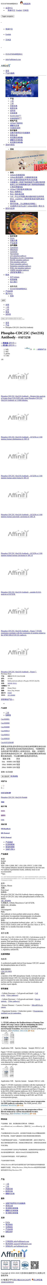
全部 (7, 305)
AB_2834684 (11, 695)
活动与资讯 (10, 145)
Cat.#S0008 (5, 727)
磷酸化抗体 (14, 125)
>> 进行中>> (8, 343)
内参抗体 (13, 106)
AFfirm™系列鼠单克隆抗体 (21, 189)
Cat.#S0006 (5, 723)
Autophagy (14, 248)
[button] (4, 674)
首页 (7, 71)
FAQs (12, 238)
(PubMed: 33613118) (19, 1031)
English (19, 10)
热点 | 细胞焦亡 (16, 192)
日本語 (26, 10)
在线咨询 (26, 4)
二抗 (12, 103)
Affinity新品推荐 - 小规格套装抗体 (23, 177)
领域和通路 (10, 847)
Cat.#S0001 (5, 719)
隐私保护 (9, 1232)
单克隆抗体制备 (16, 137)
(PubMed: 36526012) (21, 1114)
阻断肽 (8, 715)
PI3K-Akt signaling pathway (20, 268)
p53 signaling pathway (18, 256)
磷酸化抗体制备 (16, 140)
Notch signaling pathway (19, 264)
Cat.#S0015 (5, 735)
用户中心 (9, 294)
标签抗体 (13, 108)
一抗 (12, 101)
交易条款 (9, 1227)
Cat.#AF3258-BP (7, 742)
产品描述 (9, 842)
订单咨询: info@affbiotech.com (17, 1241)
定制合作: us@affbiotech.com (16, 1246)
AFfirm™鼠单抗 (16, 123)
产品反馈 (13, 243)
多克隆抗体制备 (16, 142)
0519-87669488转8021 (13, 54)
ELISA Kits (15, 116)
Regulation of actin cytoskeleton (21, 258)
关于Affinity (14, 277)
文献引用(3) (10, 849)
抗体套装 (13, 113)
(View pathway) (12, 995)
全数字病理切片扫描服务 (20, 133)
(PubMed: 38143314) (8, 1105)
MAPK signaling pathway (19, 260)
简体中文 (11, 10)
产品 (7, 325)
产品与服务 (10, 73)
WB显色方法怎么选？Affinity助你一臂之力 (27, 206)
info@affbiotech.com (13, 59)
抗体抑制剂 (16, 118)
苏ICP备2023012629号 (22, 1280)
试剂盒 (13, 111)
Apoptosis (13, 252)
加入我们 (13, 282)
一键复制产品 (41, 349)
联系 (7, 275)
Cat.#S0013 (5, 731)
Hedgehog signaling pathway (20, 266)
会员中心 (9, 8)
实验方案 (13, 240)
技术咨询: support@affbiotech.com (18, 1244)
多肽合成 (13, 135)
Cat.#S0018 (5, 739)
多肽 (7, 312)
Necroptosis (14, 254)
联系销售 (13, 279)
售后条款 (9, 1224)
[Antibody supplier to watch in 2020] (15, 1269)
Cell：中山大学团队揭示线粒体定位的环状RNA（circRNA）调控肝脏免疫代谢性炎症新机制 (27, 198)
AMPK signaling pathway (19, 270)
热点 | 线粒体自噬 (17, 194)
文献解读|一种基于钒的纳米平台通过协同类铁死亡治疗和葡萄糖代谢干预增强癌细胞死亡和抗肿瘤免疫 (27, 184)
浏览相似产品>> (7, 699)
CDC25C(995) (6, 971)
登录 (12, 296)
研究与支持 (10, 208)
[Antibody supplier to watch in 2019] (5, 1269)
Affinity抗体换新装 (17, 175)
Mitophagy (14, 250)
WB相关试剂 (15, 128)
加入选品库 (5, 776)
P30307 (10, 693)
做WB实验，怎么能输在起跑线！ (23, 204)
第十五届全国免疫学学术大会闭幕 (23, 180)
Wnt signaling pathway (18, 262)
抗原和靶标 (10, 844)
